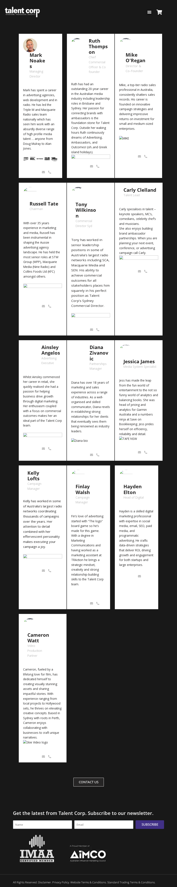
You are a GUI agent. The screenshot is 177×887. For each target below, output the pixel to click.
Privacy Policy (60, 882)
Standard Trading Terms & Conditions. (131, 882)
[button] (149, 12)
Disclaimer (44, 882)
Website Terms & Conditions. (88, 882)
